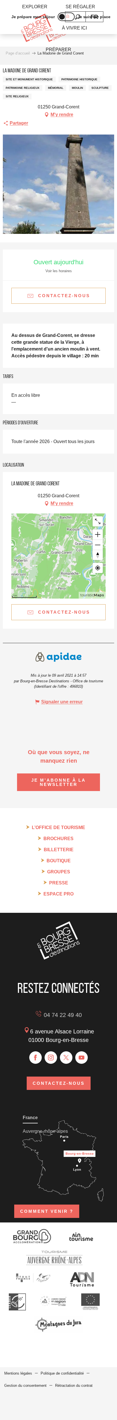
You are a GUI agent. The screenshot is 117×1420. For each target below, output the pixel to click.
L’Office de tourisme (58, 827)
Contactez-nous (59, 1083)
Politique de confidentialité (62, 1373)
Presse (58, 882)
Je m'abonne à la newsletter (58, 782)
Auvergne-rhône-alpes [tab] (45, 1131)
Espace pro (58, 894)
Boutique (59, 860)
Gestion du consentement (25, 1385)
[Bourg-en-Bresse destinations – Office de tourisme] (58, 958)
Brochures (58, 838)
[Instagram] (51, 1057)
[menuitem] (35, 7)
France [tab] (30, 1117)
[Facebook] (35, 1057)
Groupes (58, 871)
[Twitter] (66, 1057)
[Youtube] (81, 1057)
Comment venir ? (46, 1211)
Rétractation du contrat (74, 1385)
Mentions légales (18, 1373)
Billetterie (59, 849)
